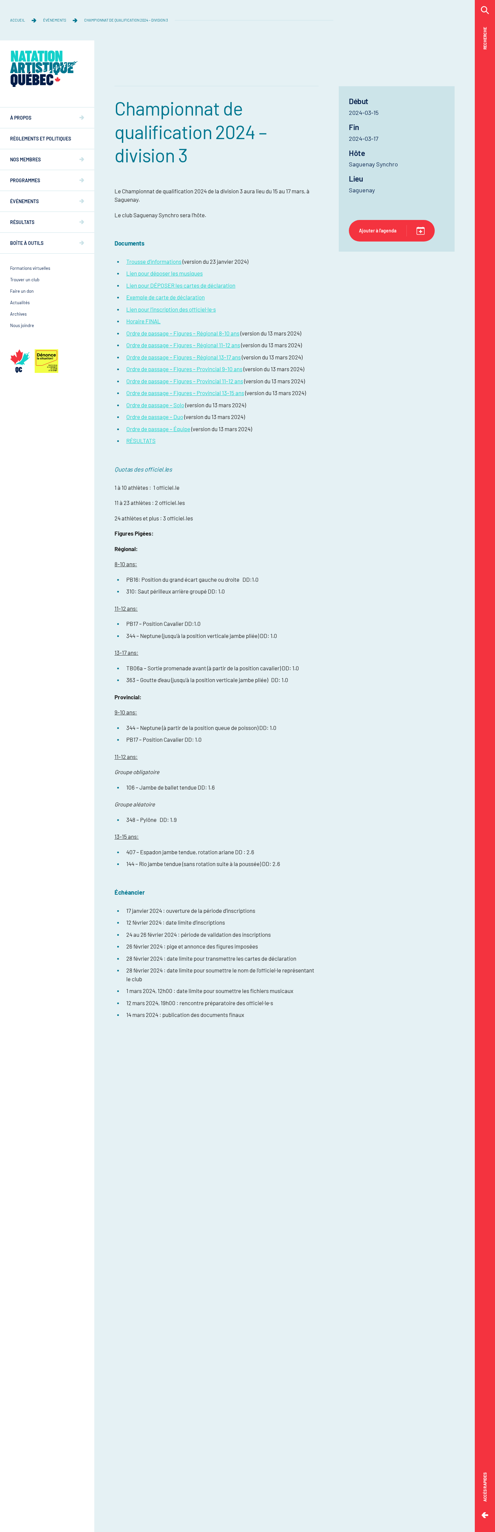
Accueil (17, 20)
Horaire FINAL (143, 321)
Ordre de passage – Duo (154, 416)
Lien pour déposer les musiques (164, 273)
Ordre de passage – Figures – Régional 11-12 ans (183, 345)
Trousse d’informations (154, 261)
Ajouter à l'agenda (377, 230)
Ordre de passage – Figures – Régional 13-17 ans (183, 357)
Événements (54, 20)
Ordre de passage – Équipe (158, 428)
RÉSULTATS (141, 440)
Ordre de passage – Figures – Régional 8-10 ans (182, 333)
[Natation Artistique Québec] (43, 69)
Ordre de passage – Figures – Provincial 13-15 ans (185, 392)
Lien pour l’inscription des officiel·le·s (171, 309)
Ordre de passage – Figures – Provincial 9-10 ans (184, 368)
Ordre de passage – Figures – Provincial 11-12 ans (184, 381)
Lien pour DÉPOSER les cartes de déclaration (180, 285)
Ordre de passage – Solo (155, 405)
